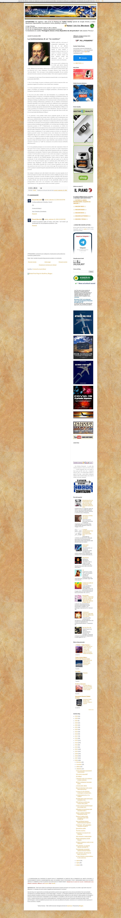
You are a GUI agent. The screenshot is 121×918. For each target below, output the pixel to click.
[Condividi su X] (33, 188)
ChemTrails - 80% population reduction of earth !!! (83, 825)
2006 (76, 760)
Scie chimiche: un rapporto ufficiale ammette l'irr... (83, 846)
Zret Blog (77, 671)
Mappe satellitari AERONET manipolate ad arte (83, 813)
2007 (76, 758)
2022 (76, 725)
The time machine (80, 830)
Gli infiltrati (78, 776)
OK (102, 1)
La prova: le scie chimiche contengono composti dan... (84, 792)
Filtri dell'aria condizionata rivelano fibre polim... (83, 803)
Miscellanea (85, 557)
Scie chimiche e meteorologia (83, 836)
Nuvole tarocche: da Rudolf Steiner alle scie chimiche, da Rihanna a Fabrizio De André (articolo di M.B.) (87, 504)
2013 (76, 745)
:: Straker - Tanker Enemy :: (82, 645)
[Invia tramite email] (29, 188)
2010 (76, 751)
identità (53, 883)
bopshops (69, 906)
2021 (76, 727)
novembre (79, 764)
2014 (76, 742)
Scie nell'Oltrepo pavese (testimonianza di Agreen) (83, 822)
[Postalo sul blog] (31, 188)
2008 (76, 756)
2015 (76, 740)
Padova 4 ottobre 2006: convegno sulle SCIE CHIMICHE (82, 818)
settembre (79, 768)
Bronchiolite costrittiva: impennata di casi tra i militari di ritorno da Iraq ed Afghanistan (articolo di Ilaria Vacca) (87, 599)
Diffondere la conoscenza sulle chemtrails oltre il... (84, 810)
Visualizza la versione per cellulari (47, 265)
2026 (76, 716)
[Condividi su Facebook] (35, 188)
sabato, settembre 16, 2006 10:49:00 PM (55, 219)
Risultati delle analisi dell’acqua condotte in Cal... (84, 799)
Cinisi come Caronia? (85, 545)
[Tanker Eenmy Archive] (83, 418)
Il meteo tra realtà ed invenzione (87, 583)
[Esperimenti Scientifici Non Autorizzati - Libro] (83, 280)
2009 (76, 753)
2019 (76, 731)
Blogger (81, 906)
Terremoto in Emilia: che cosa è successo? (87, 517)
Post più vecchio (63, 262)
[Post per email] (41, 188)
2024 (76, 720)
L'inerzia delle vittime (81, 786)
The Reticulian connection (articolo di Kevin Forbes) (83, 850)
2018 (76, 734)
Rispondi (34, 214)
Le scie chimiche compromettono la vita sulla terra (84, 857)
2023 (76, 723)
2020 (76, 729)
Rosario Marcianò (37, 199)
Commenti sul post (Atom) (39, 269)
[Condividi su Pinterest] (36, 188)
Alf (83, 570)
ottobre (78, 766)
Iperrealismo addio (81, 828)
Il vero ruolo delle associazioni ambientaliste (84, 771)
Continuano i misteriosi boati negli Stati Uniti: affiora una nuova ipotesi (87, 614)
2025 (76, 718)
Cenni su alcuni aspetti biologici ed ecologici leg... (84, 806)
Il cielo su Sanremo (80, 684)
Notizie (34, 190)
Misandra (85, 672)
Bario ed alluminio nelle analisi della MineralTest (84, 788)
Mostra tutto (91, 709)
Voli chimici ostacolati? (82, 774)
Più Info (98, 1)
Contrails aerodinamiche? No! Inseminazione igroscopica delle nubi (87, 532)
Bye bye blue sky (86, 627)
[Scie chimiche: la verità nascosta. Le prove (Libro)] (83, 384)
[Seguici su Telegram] (82, 254)
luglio (78, 862)
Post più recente (32, 262)
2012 (76, 747)
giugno (78, 865)
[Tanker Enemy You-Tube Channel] (83, 438)
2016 (76, 738)
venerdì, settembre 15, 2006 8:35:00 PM (55, 199)
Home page (48, 262)
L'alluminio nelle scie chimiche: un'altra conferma (84, 779)
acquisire (47, 883)
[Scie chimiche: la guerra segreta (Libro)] (83, 358)
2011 (76, 749)
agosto (78, 860)
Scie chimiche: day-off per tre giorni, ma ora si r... (83, 853)
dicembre (78, 762)
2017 (76, 736)
